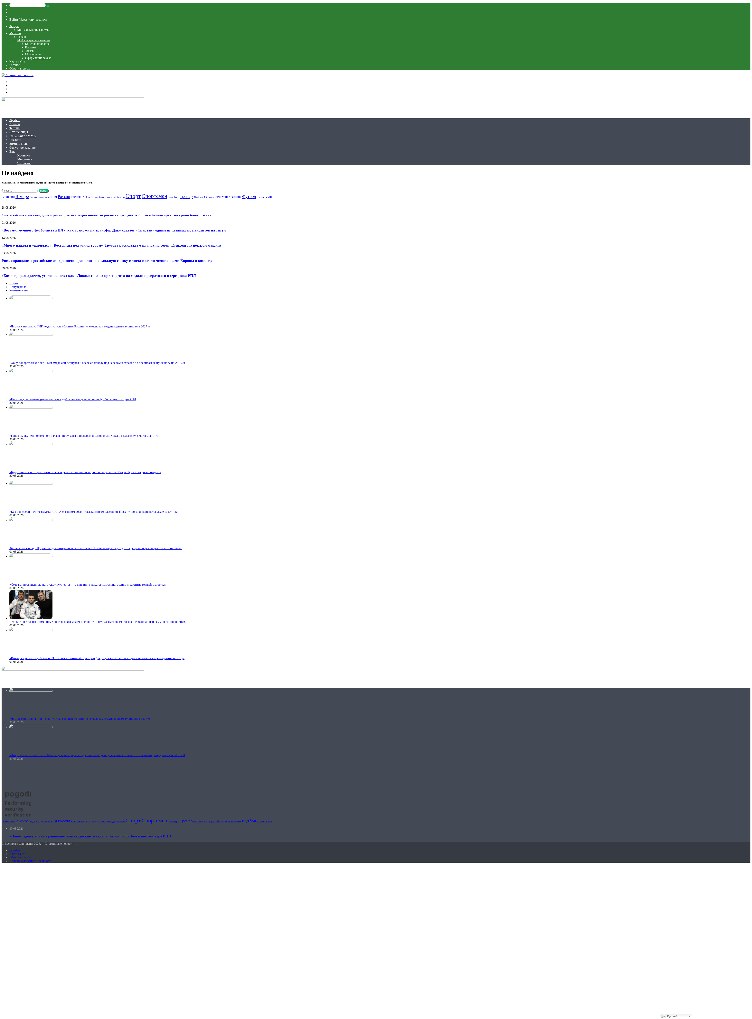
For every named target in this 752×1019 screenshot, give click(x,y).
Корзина (30, 47)
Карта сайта (17, 61)
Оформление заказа (38, 58)
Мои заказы (33, 54)
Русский (671, 1016)
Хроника (23, 155)
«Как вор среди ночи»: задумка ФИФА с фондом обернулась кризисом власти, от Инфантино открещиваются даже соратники (94, 511)
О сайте (14, 65)
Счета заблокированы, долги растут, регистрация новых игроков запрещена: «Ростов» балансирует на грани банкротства (107, 215)
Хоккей (14, 124)
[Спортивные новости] (17, 75)
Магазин (15, 33)
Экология (24, 163)
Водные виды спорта (40, 197)
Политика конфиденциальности (30, 861)
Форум (14, 26)
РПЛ (54, 197)
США (87, 197)
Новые (13, 283)
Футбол (14, 120)
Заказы (29, 50)
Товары (22, 36)
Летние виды (18, 132)
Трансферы (173, 197)
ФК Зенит (198, 197)
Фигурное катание (22, 147)
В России (8, 197)
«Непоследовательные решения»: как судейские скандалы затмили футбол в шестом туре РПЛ (72, 399)
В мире (22, 196)
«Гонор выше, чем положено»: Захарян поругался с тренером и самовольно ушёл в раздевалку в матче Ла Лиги (84, 435)
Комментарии (18, 290)
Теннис (14, 128)
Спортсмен (154, 196)
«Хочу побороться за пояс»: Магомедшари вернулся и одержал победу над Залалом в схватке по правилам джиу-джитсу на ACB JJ (97, 362)
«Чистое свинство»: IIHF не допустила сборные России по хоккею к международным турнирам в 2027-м (79, 326)
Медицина (24, 159)
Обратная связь (19, 68)
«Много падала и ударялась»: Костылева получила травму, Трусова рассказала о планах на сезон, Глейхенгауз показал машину (112, 245)
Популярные (17, 286)
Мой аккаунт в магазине (33, 40)
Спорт (133, 196)
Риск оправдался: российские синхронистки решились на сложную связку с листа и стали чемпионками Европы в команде (107, 261)
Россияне (77, 197)
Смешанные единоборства (112, 197)
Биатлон (15, 140)
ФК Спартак (210, 197)
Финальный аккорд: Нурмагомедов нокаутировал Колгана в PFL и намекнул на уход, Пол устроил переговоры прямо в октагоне (95, 548)
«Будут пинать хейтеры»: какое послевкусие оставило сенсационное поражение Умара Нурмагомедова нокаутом (85, 472)
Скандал (94, 197)
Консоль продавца (37, 43)
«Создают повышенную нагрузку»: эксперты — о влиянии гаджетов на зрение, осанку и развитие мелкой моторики (87, 584)
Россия (64, 196)
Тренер (186, 196)
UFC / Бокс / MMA (22, 136)
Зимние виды (18, 144)
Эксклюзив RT (264, 197)
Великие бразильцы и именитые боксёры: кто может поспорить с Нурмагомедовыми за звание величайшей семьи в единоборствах (97, 621)
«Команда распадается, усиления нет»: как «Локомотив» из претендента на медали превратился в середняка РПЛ (99, 276)
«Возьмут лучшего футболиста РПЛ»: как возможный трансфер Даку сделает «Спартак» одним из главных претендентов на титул (114, 230)
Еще (12, 151)
